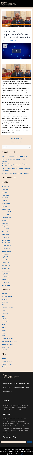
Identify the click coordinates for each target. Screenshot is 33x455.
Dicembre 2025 (6, 209)
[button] (23, 4)
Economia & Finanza (7, 307)
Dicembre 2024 (6, 243)
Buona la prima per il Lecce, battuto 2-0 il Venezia (15, 173)
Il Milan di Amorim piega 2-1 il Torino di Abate (14, 156)
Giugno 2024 (5, 259)
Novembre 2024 (6, 245)
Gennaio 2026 (6, 206)
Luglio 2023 (5, 274)
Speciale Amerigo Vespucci (9, 341)
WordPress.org (6, 367)
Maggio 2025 (5, 229)
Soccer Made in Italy (7, 338)
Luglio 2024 (5, 257)
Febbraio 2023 (6, 282)
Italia (3, 324)
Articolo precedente (16, 138)
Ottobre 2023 (6, 271)
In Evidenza (5, 319)
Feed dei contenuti (7, 361)
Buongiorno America (7, 296)
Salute (4, 336)
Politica (4, 333)
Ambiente (4, 293)
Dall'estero (5, 305)
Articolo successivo (16, 142)
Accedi (4, 358)
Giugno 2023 (5, 276)
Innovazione (5, 322)
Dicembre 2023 (6, 268)
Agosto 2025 (5, 220)
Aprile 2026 (5, 198)
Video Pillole (6, 41)
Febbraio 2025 (6, 237)
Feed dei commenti (7, 364)
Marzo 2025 (5, 234)
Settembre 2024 (6, 251)
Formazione (5, 313)
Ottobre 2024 (6, 248)
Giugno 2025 (5, 226)
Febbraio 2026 (6, 203)
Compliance (5, 302)
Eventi (3, 310)
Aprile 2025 (5, 231)
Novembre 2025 (6, 212)
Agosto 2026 (5, 186)
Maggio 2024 (5, 262)
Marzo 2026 (5, 200)
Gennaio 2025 (6, 240)
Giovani (4, 316)
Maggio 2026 (5, 195)
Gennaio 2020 (6, 285)
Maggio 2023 (5, 279)
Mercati (4, 327)
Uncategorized (6, 347)
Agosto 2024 (5, 254)
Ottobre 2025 (6, 214)
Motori (4, 330)
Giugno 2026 (5, 192)
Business (4, 299)
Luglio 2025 (5, 223)
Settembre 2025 (6, 217)
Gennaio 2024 (6, 265)
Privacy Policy (22, 454)
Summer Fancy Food (7, 344)
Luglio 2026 (5, 189)
